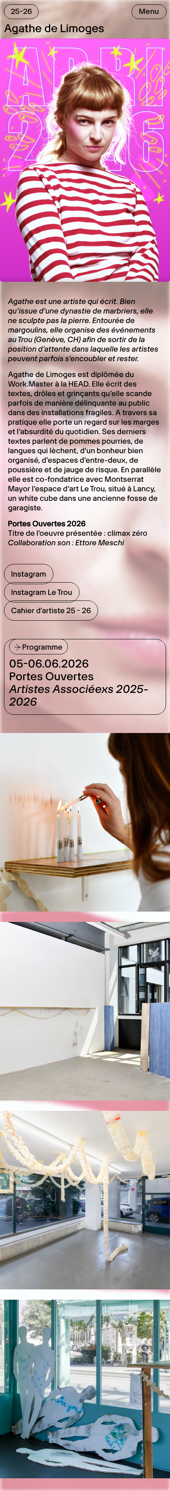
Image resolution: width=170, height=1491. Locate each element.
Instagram (28, 574)
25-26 (21, 11)
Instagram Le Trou (41, 592)
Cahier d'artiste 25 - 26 (51, 610)
